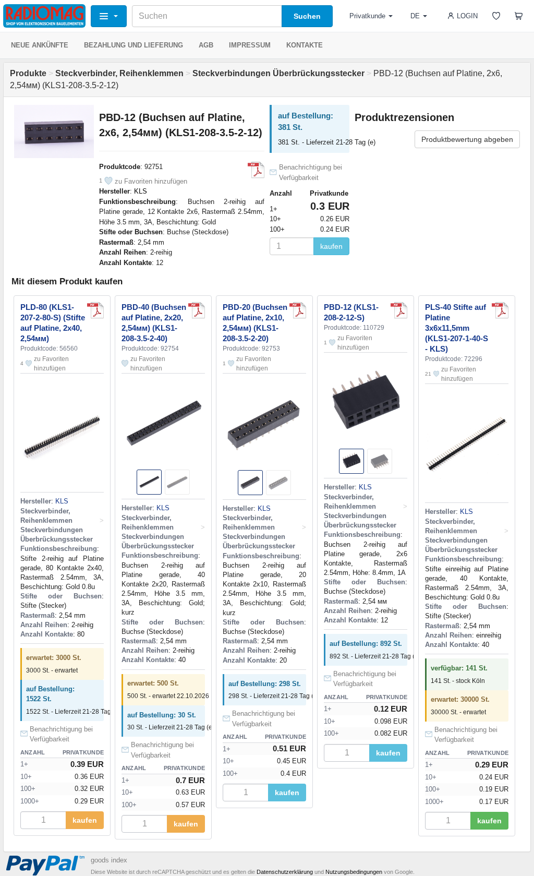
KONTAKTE (304, 45)
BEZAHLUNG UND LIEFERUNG (133, 45)
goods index (109, 860)
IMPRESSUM (250, 45)
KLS (140, 191)
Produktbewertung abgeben (467, 139)
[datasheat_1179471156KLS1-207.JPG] (95, 310)
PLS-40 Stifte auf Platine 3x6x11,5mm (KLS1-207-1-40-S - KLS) (456, 328)
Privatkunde (367, 16)
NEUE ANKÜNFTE (39, 45)
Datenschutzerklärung (285, 872)
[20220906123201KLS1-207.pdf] (500, 310)
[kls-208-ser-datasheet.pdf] (399, 310)
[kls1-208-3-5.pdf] (256, 170)
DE (415, 16)
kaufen (331, 246)
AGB (206, 45)
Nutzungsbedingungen (353, 872)
